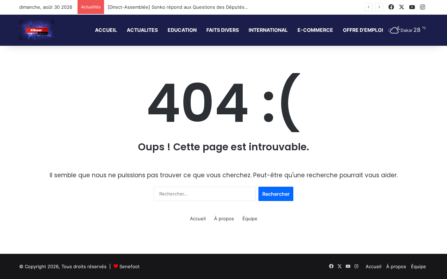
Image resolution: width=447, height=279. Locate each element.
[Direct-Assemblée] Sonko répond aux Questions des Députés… (178, 7)
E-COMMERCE (315, 30)
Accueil (198, 218)
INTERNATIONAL (268, 30)
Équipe (249, 218)
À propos (224, 218)
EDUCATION (182, 30)
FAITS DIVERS (222, 30)
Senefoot (129, 266)
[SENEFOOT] (36, 30)
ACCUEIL (106, 30)
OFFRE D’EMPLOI (363, 30)
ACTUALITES (142, 30)
